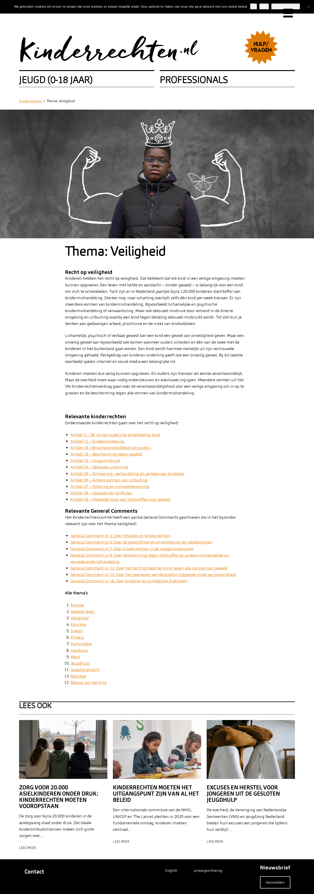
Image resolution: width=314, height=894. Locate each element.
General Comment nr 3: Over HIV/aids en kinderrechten (121, 535)
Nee (264, 6)
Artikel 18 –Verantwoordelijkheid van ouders (111, 447)
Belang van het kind (89, 682)
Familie (77, 605)
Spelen (77, 630)
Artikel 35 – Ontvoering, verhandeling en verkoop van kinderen (127, 473)
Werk (75, 656)
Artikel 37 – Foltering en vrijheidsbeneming (110, 486)
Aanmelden (275, 882)
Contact (34, 871)
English (171, 870)
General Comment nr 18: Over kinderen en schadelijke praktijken (129, 581)
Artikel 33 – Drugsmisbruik (95, 460)
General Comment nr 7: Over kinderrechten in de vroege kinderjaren (132, 548)
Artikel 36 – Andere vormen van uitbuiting (109, 480)
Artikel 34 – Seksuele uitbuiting (99, 467)
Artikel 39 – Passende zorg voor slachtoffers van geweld (121, 499)
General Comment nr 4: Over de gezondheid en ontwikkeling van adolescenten (141, 542)
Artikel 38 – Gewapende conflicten (101, 492)
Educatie (78, 624)
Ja (253, 6)
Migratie (78, 676)
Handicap (79, 650)
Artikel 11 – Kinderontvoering (97, 441)
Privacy (77, 637)
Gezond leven (83, 611)
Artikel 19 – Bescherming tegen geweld (106, 454)
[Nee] (308, 7)
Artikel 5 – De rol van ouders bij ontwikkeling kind (115, 434)
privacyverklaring (208, 870)
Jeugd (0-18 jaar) (56, 80)
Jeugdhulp (80, 663)
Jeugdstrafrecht (85, 669)
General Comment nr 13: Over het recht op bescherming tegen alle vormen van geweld (149, 568)
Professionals (194, 80)
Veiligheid (80, 618)
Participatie (81, 643)
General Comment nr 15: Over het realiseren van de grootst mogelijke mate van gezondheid (153, 574)
